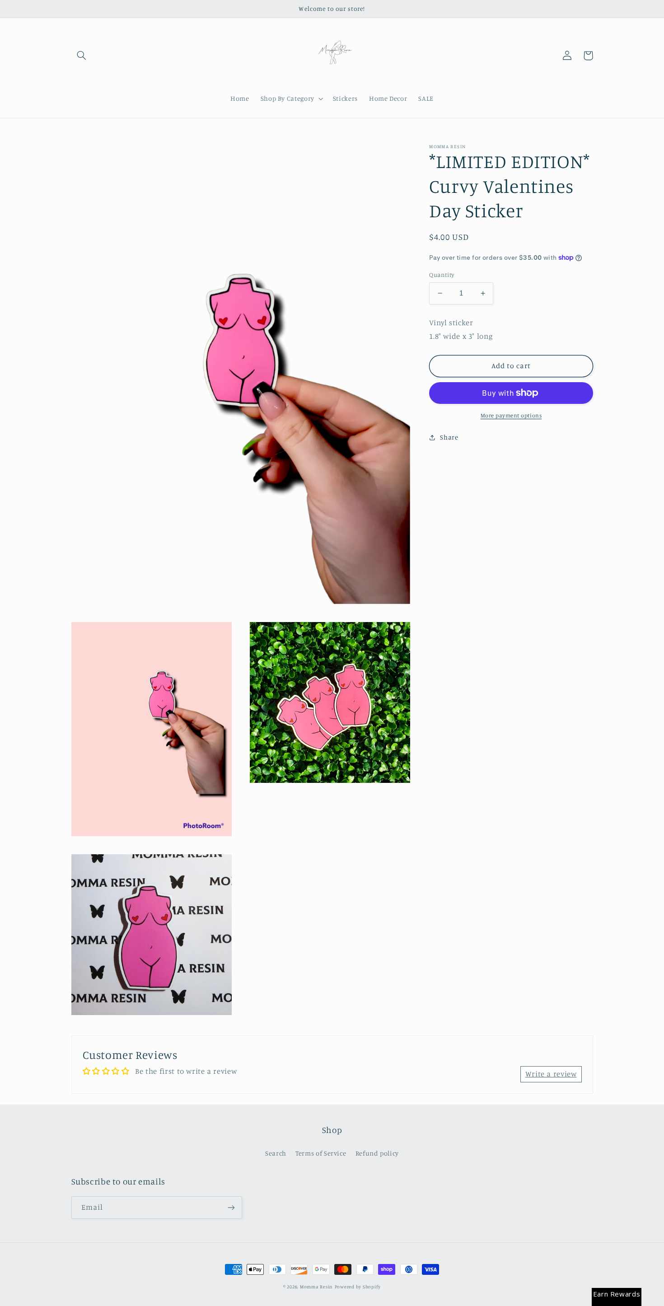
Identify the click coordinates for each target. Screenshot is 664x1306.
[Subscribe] (230, 1207)
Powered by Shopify (358, 1286)
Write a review (551, 1073)
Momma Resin (316, 1286)
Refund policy (377, 1153)
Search (275, 1153)
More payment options (511, 415)
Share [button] (449, 437)
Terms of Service (320, 1153)
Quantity (441, 274)
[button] (81, 55)
